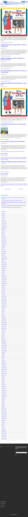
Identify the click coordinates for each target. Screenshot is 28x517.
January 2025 (3, 221)
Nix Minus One (18, 158)
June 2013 (3, 401)
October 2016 (3, 326)
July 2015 (3, 354)
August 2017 (3, 307)
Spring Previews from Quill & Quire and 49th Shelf (13, 141)
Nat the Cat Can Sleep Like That (10, 158)
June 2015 (3, 356)
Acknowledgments (3, 501)
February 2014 (3, 386)
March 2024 (3, 236)
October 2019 (3, 268)
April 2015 (3, 360)
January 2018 (3, 298)
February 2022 (3, 251)
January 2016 (3, 343)
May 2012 (3, 425)
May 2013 (3, 403)
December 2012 (4, 412)
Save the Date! (4, 153)
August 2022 (3, 245)
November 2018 (4, 279)
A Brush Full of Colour (7, 56)
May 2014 (3, 380)
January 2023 (3, 243)
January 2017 (3, 320)
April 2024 (3, 234)
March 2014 (3, 384)
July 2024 (3, 230)
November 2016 (4, 324)
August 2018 (3, 285)
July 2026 (3, 215)
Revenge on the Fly (12, 151)
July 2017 (3, 309)
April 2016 (3, 337)
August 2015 (3, 352)
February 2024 (3, 238)
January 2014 (3, 388)
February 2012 (3, 431)
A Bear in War (6, 183)
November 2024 (4, 223)
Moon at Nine (6, 151)
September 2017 (4, 305)
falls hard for (13, 124)
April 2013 (3, 405)
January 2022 (3, 253)
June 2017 (3, 311)
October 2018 (3, 281)
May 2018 (3, 290)
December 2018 (4, 277)
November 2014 (4, 369)
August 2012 (3, 420)
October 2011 (3, 437)
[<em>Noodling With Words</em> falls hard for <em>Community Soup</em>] (14, 130)
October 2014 (3, 371)
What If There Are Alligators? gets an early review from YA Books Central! (13, 205)
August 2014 (3, 375)
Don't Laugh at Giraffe (23, 183)
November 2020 (4, 258)
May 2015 (3, 358)
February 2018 (3, 296)
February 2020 (3, 262)
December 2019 (4, 264)
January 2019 (3, 275)
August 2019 (3, 270)
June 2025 (3, 219)
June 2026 (3, 217)
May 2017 (3, 313)
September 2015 (4, 350)
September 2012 (4, 418)
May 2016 (3, 335)
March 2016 (3, 339)
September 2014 (4, 373)
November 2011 (4, 435)
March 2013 (3, 407)
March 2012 (3, 429)
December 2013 (4, 390)
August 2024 (3, 228)
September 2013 (4, 395)
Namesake (2, 158)
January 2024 (3, 240)
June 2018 (3, 288)
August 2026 (3, 213)
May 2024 (3, 232)
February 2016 (3, 341)
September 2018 (4, 283)
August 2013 (3, 397)
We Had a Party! (4, 173)
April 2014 (3, 382)
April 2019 (3, 273)
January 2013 (3, 410)
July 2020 (3, 260)
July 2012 (3, 422)
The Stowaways (23, 158)
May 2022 (3, 249)
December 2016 (4, 322)
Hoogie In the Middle (23, 157)
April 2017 (3, 315)
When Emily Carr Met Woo (8, 42)
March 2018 (3, 294)
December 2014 (4, 367)
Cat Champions (6, 157)
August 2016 (3, 330)
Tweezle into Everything (4, 159)
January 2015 (3, 365)
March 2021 (3, 255)
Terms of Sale (3, 506)
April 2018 (3, 292)
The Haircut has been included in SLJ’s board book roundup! (11, 207)
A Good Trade (11, 183)
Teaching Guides (3, 503)
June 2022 (3, 247)
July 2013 (3, 399)
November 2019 (4, 266)
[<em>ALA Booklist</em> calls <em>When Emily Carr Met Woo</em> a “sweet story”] (14, 102)
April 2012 (3, 427)
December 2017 (4, 300)
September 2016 (4, 328)
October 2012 (3, 416)
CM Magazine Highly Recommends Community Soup (13, 161)
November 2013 (4, 392)
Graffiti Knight (17, 157)
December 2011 (4, 433)
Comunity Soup (6, 139)
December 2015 (4, 345)
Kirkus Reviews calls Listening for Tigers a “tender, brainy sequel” (12, 200)
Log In (23, 1)
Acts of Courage (16, 183)
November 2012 (4, 414)
